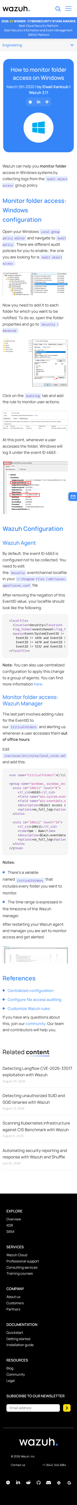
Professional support (22, 1261)
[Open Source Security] (38, 1443)
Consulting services (21, 1267)
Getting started (18, 1338)
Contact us (18, 1465)
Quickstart (14, 1332)
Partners (13, 1309)
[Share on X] (30, 102)
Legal (10, 1380)
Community (15, 1374)
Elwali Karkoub (55, 86)
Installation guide (20, 1344)
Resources (17, 1360)
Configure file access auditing (34, 999)
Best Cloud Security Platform (38, 26)
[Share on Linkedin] (39, 102)
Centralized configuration (31, 990)
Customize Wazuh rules (29, 1008)
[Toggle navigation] (68, 9)
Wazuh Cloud (16, 1255)
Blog (9, 1368)
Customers (15, 1303)
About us (13, 1296)
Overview (13, 1219)
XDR (9, 1225)
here (38, 684)
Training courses (19, 1273)
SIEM (10, 1231)
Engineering (12, 45)
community (35, 1023)
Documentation (21, 1324)
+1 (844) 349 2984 (54, 1465)
